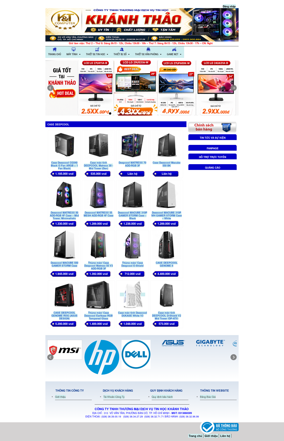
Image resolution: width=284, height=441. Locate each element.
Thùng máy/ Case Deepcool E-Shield (132, 264)
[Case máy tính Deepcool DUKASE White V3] (132, 294)
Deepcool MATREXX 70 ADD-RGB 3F (132, 164)
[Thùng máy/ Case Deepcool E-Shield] (132, 244)
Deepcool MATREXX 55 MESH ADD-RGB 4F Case (98, 214)
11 (148, 113)
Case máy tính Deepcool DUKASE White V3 (132, 314)
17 (174, 113)
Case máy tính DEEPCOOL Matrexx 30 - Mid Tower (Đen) (98, 165)
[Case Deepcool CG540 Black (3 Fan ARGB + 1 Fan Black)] (64, 144)
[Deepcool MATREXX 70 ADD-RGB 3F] (132, 144)
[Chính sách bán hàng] (212, 126)
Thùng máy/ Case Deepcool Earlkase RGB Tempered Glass (98, 315)
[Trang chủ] (142, 24)
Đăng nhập (229, 6)
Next (233, 88)
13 (157, 113)
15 (165, 113)
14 (161, 113)
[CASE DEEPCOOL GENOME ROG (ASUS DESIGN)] (64, 294)
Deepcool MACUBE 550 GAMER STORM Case (64, 264)
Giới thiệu (60, 397)
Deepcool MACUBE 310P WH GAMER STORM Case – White (166, 215)
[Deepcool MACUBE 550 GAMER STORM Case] (64, 244)
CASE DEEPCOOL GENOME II (167, 264)
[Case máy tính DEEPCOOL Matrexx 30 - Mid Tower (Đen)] (98, 144)
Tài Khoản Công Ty (114, 397)
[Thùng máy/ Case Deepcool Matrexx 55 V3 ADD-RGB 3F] (98, 244)
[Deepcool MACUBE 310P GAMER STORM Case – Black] (132, 194)
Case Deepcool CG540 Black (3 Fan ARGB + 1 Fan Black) (64, 165)
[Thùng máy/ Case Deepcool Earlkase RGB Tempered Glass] (98, 294)
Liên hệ (225, 436)
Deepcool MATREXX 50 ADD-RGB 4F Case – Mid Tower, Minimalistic (64, 215)
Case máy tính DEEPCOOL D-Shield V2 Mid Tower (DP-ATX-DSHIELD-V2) (166, 317)
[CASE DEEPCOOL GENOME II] (166, 244)
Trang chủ (195, 436)
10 (144, 113)
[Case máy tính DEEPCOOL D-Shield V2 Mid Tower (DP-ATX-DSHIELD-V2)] (166, 294)
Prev (50, 88)
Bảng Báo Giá (208, 397)
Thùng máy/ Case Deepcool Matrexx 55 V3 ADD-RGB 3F (98, 265)
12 (152, 113)
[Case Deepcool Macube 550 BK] (166, 144)
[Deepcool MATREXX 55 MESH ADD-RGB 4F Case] (98, 194)
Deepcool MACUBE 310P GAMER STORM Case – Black (132, 215)
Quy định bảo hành (162, 397)
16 (169, 113)
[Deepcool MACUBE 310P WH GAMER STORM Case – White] (166, 194)
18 (178, 113)
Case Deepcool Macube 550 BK (166, 164)
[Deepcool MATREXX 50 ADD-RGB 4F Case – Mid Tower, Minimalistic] (64, 194)
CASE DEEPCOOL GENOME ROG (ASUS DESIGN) (64, 315)
